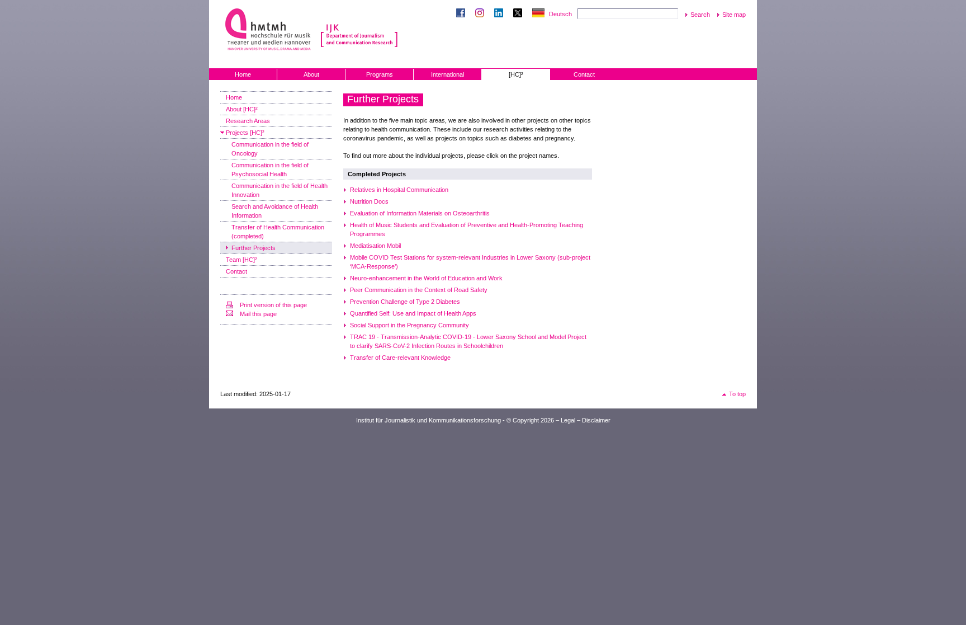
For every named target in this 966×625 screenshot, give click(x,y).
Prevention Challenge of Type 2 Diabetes (405, 301)
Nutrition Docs (369, 201)
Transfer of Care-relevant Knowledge (400, 357)
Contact (584, 74)
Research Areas (248, 121)
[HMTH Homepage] (269, 29)
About (311, 74)
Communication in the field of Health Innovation (279, 190)
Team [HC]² (241, 259)
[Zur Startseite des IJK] (359, 28)
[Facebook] (463, 14)
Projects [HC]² (245, 132)
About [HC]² (242, 109)
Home (243, 74)
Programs (379, 74)
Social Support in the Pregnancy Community (409, 325)
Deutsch (560, 14)
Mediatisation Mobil (375, 245)
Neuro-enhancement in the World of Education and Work (426, 278)
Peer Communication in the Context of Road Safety (418, 289)
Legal (568, 420)
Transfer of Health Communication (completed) (277, 231)
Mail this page (258, 314)
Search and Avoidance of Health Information (274, 211)
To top (737, 394)
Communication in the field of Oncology (270, 149)
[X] (520, 14)
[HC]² (516, 74)
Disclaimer (596, 420)
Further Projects (253, 248)
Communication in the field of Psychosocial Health (270, 169)
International (447, 74)
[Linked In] (501, 14)
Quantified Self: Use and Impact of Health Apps (413, 313)
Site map (734, 14)
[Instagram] (482, 14)
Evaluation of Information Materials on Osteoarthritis (420, 213)
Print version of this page (273, 305)
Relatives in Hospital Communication (399, 189)
